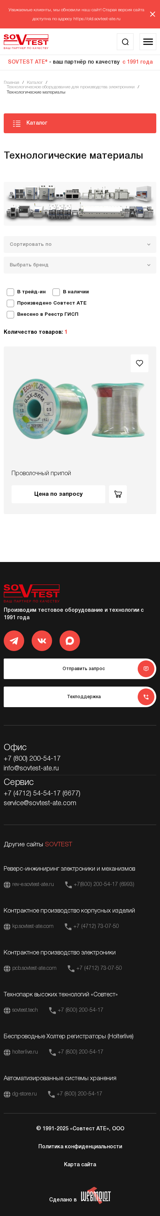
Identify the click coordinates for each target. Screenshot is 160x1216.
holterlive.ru (25, 1052)
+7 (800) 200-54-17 (32, 759)
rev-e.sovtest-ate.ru (33, 884)
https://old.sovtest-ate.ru (97, 19)
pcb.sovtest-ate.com (34, 968)
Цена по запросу (58, 494)
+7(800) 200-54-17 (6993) (104, 884)
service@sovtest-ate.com (40, 803)
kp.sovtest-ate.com (33, 926)
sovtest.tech (25, 1010)
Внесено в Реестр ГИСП (48, 314)
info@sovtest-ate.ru (31, 769)
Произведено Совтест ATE (52, 303)
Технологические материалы (36, 92)
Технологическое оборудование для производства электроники (71, 87)
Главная (11, 82)
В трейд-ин (31, 292)
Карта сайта (80, 1164)
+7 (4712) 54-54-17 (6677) (42, 794)
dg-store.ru (24, 1094)
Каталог (35, 82)
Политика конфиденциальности (80, 1147)
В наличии (76, 292)
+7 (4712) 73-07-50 (96, 926)
